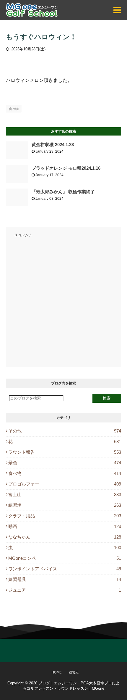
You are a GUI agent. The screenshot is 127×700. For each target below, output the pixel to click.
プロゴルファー (64, 483)
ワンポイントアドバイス (64, 568)
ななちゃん (64, 536)
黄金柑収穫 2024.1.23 (53, 144)
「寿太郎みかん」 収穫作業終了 (63, 191)
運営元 (74, 672)
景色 (64, 462)
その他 (64, 430)
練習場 (64, 505)
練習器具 (64, 579)
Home (56, 672)
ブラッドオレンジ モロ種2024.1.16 (66, 168)
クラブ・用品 (64, 515)
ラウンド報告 (64, 452)
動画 (64, 526)
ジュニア (64, 589)
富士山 (64, 494)
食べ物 (14, 108)
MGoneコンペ (64, 558)
